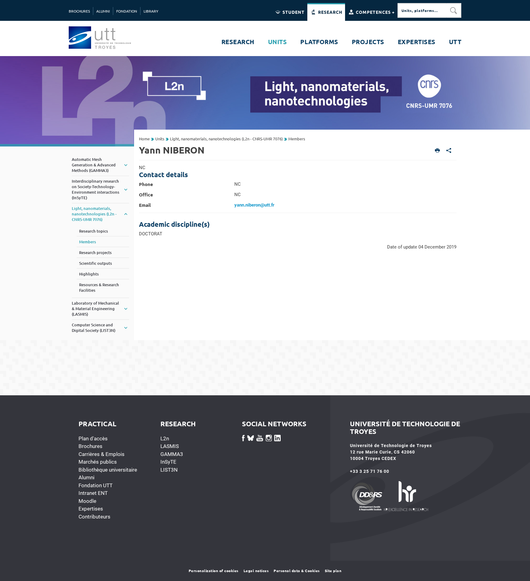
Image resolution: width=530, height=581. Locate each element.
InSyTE (168, 462)
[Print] (437, 151)
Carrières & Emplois (102, 454)
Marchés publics (98, 462)
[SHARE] (449, 151)
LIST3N (169, 470)
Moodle (87, 501)
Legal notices (256, 570)
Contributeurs (94, 517)
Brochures (90, 446)
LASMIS (169, 446)
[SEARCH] (454, 10)
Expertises (91, 509)
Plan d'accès (93, 438)
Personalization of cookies (214, 570)
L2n (164, 438)
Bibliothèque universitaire (108, 470)
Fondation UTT (96, 485)
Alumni (86, 477)
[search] (422, 10)
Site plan (333, 570)
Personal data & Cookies (297, 570)
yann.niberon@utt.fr (254, 205)
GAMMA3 (171, 454)
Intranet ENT (93, 493)
